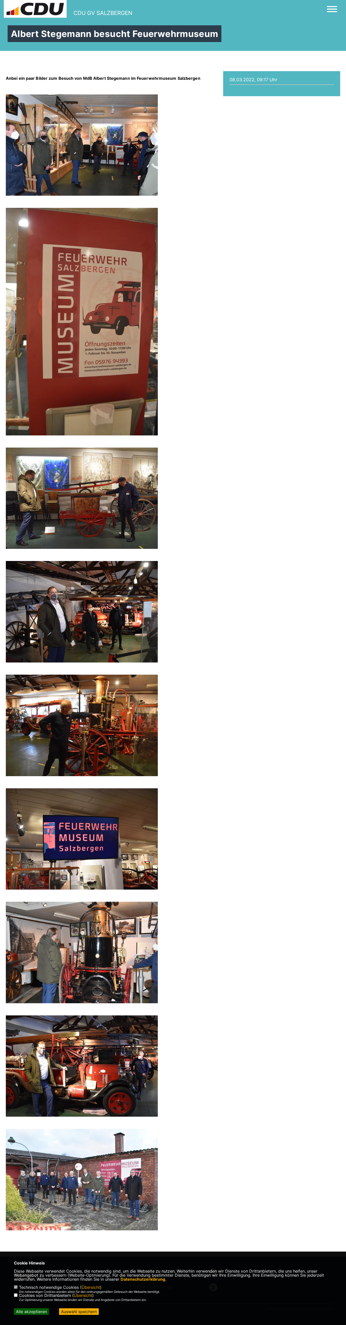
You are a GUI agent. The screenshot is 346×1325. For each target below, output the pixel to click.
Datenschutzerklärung (143, 1279)
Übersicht (91, 1287)
